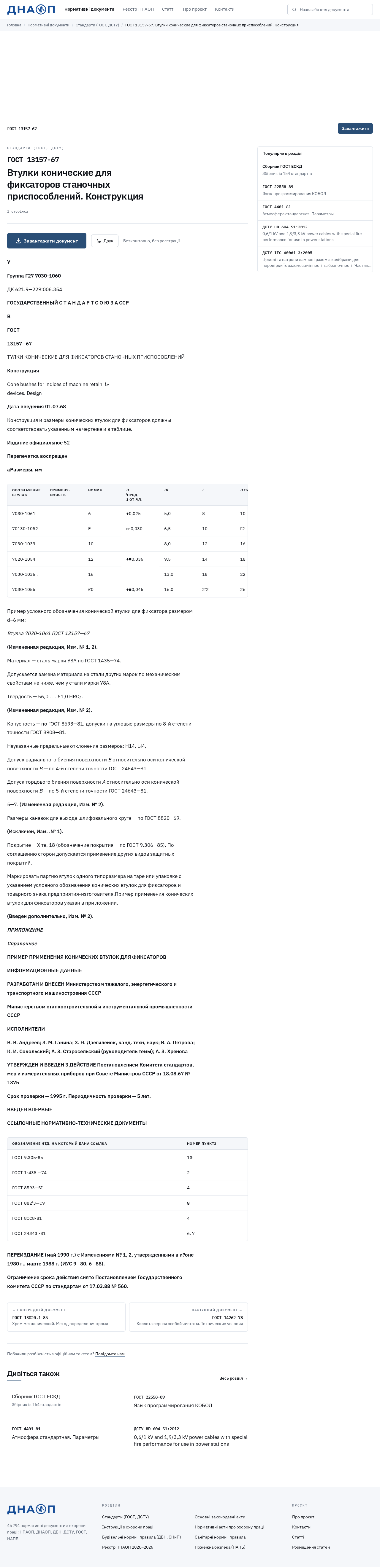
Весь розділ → (233, 1378)
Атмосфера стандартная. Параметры (55, 1437)
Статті (168, 9)
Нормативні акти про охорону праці (229, 1527)
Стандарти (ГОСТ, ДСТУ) (97, 25)
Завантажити (355, 128)
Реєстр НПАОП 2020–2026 (127, 1547)
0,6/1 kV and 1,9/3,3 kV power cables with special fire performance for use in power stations (191, 1440)
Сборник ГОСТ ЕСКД (36, 1396)
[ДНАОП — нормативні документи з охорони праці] (31, 9)
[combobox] (334, 9)
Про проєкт (195, 9)
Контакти (225, 9)
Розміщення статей (311, 1547)
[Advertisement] (190, 75)
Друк (108, 240)
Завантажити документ (51, 241)
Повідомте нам (110, 1353)
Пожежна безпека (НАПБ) (220, 1547)
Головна (14, 25)
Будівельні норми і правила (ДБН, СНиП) (141, 1537)
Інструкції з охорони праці (127, 1527)
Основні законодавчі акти (220, 1517)
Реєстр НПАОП (138, 9)
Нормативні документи (89, 9)
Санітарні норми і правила (220, 1537)
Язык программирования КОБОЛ (173, 1405)
